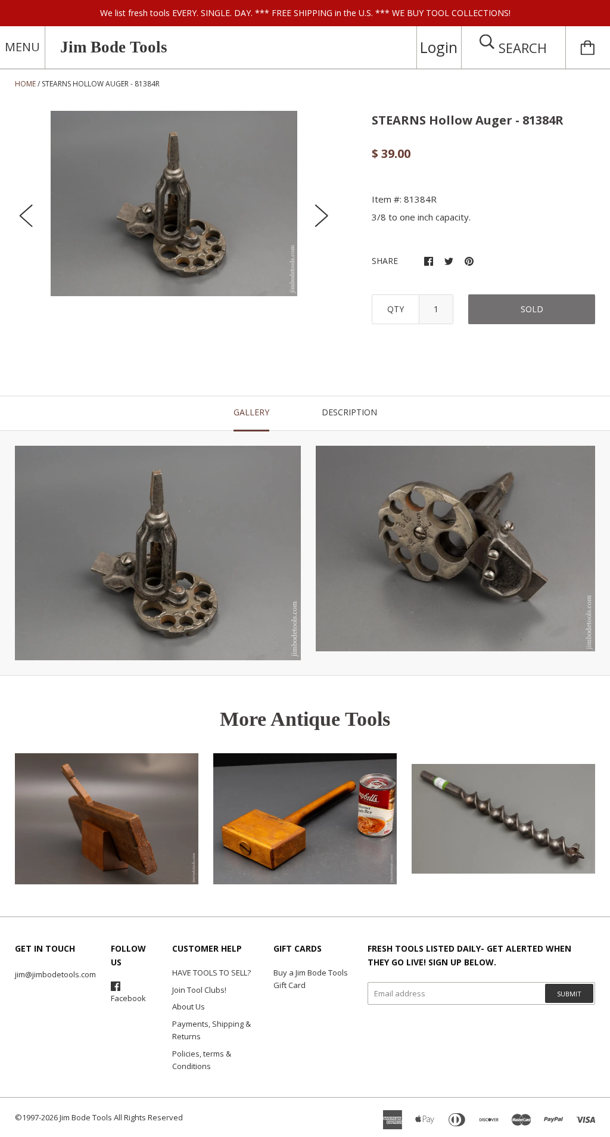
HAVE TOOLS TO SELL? (211, 972)
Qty (395, 309)
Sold (532, 309)
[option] (174, 203)
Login (439, 47)
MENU (22, 47)
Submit (569, 993)
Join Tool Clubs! (199, 989)
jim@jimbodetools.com (55, 974)
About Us (188, 1006)
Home (25, 84)
